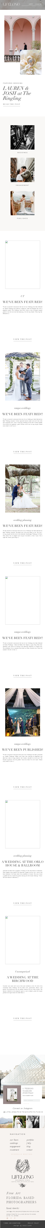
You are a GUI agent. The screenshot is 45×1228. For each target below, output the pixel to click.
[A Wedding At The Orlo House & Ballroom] (22, 824)
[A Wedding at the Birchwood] (22, 940)
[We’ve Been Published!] (22, 712)
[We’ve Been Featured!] (22, 265)
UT (22, 296)
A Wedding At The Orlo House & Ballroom (22, 863)
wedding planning (22, 520)
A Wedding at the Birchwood (22, 979)
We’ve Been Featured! (22, 302)
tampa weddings (22, 408)
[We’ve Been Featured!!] (22, 376)
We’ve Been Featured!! (22, 414)
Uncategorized (22, 971)
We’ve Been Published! (22, 750)
